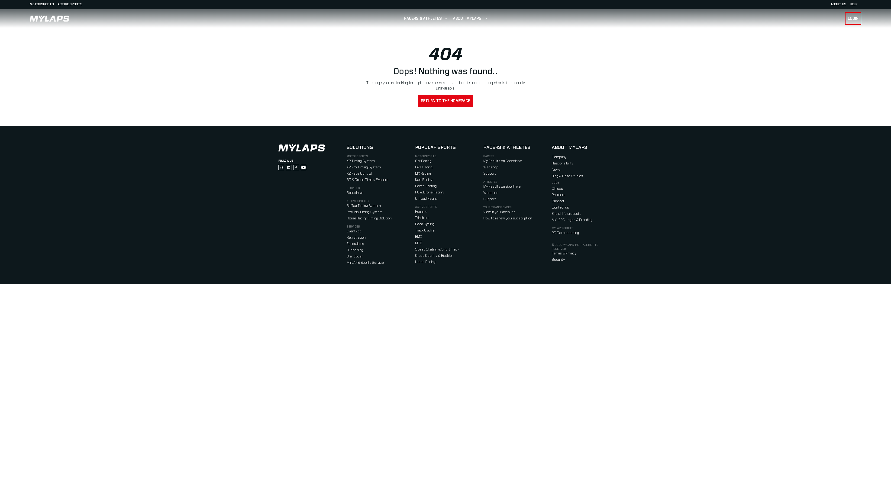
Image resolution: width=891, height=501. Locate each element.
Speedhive (355, 193)
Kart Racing (424, 180)
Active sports (70, 4)
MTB (418, 243)
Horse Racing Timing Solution (369, 218)
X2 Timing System (361, 161)
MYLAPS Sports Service (365, 262)
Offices (557, 188)
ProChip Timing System (365, 212)
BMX (418, 236)
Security (558, 259)
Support (489, 173)
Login (853, 18)
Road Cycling (425, 224)
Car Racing (423, 161)
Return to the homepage (445, 101)
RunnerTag (355, 250)
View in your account (499, 212)
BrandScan (355, 256)
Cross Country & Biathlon (434, 255)
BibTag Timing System (364, 206)
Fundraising (355, 244)
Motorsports (42, 4)
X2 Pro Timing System (364, 167)
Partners (558, 195)
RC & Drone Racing (429, 192)
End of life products (566, 213)
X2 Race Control (359, 173)
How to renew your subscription (507, 218)
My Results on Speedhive (502, 161)
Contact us (560, 207)
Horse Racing (425, 262)
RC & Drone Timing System (367, 180)
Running (421, 211)
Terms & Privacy (564, 253)
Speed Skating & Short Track (437, 249)
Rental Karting (426, 186)
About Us (838, 4)
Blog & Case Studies (567, 176)
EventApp (354, 231)
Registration (356, 237)
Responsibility (562, 163)
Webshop (490, 167)
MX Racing (423, 173)
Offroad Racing (426, 198)
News (556, 169)
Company (559, 157)
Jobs (555, 182)
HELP (854, 4)
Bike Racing (424, 167)
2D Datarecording (565, 233)
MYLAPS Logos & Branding (572, 220)
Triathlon (422, 218)
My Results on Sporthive (502, 186)
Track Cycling (425, 230)
